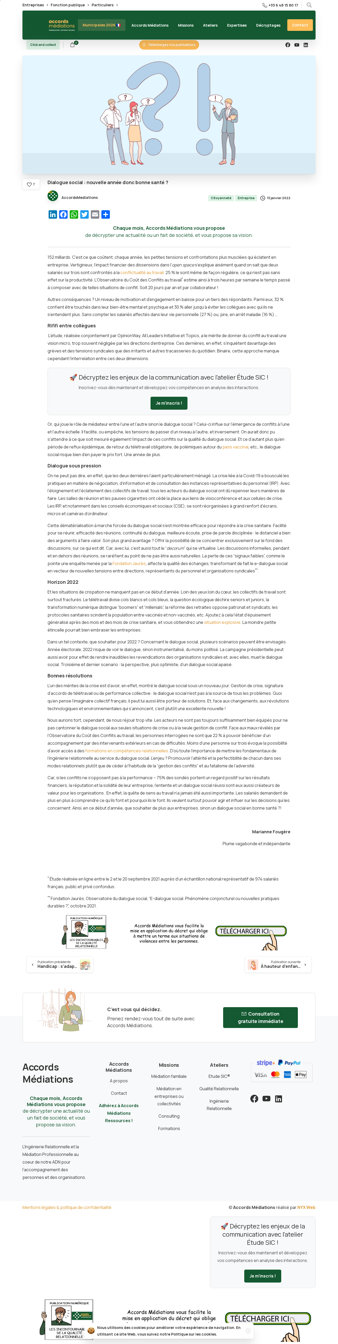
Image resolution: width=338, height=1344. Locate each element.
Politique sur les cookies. (194, 1334)
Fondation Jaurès (129, 563)
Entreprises (33, 5)
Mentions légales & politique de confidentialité (66, 1207)
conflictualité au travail (142, 272)
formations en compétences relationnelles (126, 751)
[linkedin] (305, 44)
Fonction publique (68, 5)
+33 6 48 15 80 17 (283, 5)
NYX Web (306, 1207)
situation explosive (222, 622)
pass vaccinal (235, 447)
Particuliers (103, 5)
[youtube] (296, 44)
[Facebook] (287, 44)
